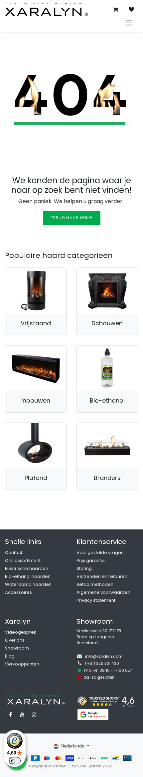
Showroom (17, 648)
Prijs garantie (90, 560)
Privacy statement (95, 600)
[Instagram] (34, 714)
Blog (10, 656)
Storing (84, 568)
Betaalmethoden (94, 584)
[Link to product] (35, 290)
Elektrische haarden (26, 568)
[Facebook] (10, 714)
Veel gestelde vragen (100, 552)
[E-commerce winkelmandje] (115, 9)
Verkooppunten (22, 664)
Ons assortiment (23, 560)
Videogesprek (20, 632)
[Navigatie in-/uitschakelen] (128, 23)
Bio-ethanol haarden (28, 576)
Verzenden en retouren (101, 576)
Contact (13, 552)
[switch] (15, 760)
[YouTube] (22, 714)
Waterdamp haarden (28, 584)
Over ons (15, 640)
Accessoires (18, 592)
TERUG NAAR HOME (71, 217)
